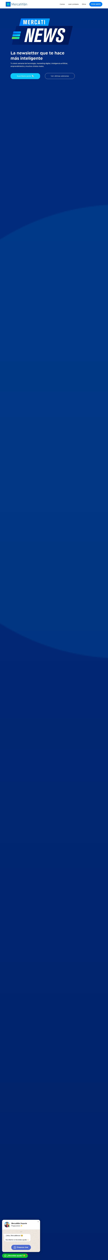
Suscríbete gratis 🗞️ (25, 76)
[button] (62, 4)
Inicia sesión (96, 4)
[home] (16, 4)
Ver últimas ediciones (60, 76)
